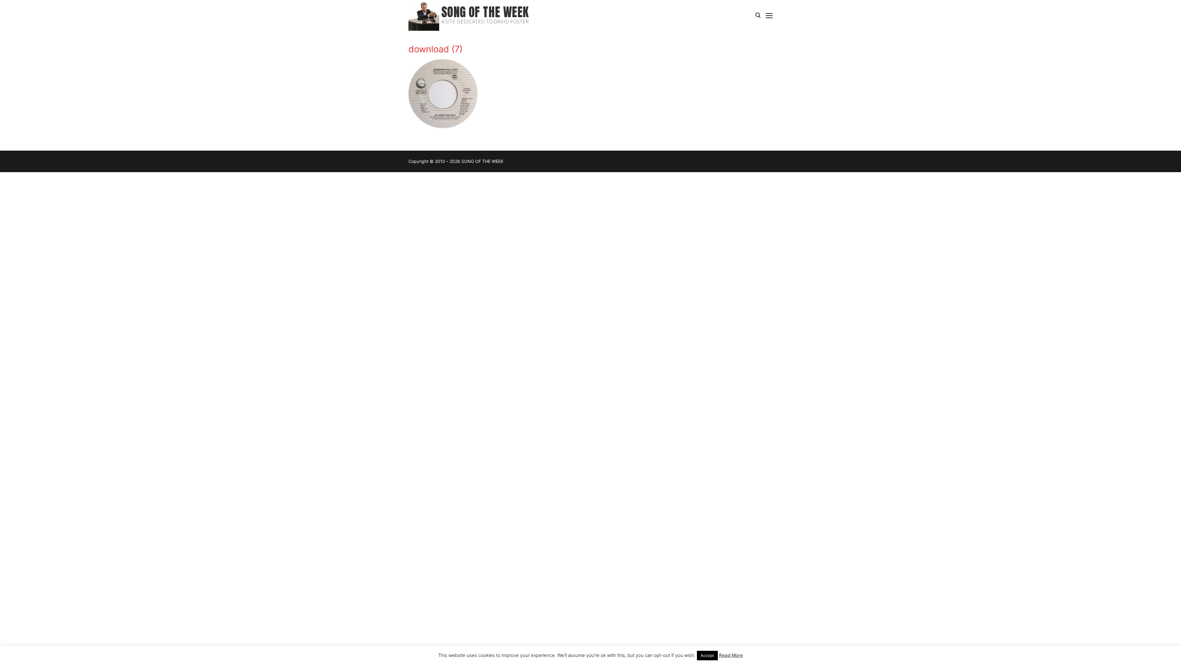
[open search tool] (758, 15)
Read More (731, 655)
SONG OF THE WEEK (485, 12)
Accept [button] (707, 655)
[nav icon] (769, 15)
